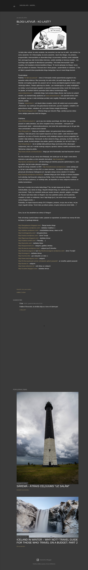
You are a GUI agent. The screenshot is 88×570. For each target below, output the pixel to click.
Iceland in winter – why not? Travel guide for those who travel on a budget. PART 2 (47, 541)
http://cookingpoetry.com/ (26, 233)
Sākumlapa (24, 5)
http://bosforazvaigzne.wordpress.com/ (51, 251)
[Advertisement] (44, 361)
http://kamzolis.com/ (25, 243)
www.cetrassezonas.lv (53, 95)
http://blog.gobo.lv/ (24, 131)
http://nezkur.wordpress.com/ (28, 235)
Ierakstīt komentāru (23, 490)
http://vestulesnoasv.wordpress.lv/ (54, 167)
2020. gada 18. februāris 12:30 (33, 303)
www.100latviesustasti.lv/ (26, 121)
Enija (21, 303)
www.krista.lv (29, 103)
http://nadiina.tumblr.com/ (27, 240)
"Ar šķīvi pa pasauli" (30, 78)
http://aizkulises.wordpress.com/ (29, 228)
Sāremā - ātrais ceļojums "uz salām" (43, 486)
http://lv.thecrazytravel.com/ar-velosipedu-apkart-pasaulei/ (38, 261)
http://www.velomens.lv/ (26, 266)
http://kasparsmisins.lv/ (26, 246)
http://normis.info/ (24, 256)
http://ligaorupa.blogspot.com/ (28, 238)
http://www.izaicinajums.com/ (28, 258)
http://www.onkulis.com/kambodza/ (30, 151)
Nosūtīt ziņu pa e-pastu (24, 289)
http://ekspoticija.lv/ (24, 144)
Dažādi (23, 292)
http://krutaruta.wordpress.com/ (29, 248)
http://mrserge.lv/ (24, 253)
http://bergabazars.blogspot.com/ (29, 225)
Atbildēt (23, 310)
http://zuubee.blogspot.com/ (27, 268)
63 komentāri (21, 546)
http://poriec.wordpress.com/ (28, 162)
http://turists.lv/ (23, 263)
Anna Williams (50, 564)
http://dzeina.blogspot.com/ (27, 111)
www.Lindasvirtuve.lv (25, 93)
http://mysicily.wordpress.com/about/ (30, 174)
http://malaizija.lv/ (58, 159)
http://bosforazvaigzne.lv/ (26, 251)
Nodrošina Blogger (46, 560)
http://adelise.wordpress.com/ (28, 230)
